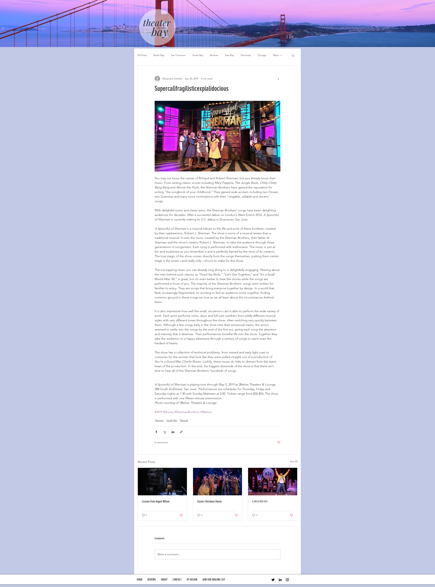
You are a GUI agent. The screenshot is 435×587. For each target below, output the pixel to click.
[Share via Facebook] (156, 432)
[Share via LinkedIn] (173, 432)
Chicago (261, 55)
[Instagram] (287, 580)
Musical (184, 420)
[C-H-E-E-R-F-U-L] (272, 481)
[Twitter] (273, 580)
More (276, 55)
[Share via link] (181, 432)
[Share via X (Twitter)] (164, 432)
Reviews (214, 55)
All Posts (142, 55)
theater (156, 22)
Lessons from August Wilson (155, 501)
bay (159, 31)
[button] (293, 55)
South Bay (197, 55)
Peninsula (246, 55)
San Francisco (178, 55)
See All (293, 461)
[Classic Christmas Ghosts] (217, 481)
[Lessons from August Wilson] (162, 481)
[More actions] (278, 79)
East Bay (229, 55)
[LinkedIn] (280, 580)
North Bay (158, 55)
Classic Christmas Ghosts (209, 501)
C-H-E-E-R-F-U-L (260, 501)
